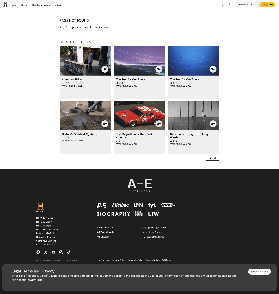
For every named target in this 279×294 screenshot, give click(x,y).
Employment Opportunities (155, 227)
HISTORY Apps (43, 225)
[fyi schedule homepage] (152, 205)
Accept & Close (258, 271)
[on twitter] (46, 252)
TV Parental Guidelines (153, 237)
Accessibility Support (152, 232)
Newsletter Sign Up (45, 237)
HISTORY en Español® (47, 229)
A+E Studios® (103, 237)
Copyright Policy (136, 260)
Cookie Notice (153, 260)
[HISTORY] (5, 4)
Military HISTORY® (45, 233)
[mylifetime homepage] (120, 205)
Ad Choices (167, 260)
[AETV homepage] (102, 205)
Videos (58, 5)
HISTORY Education (45, 218)
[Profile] (229, 4)
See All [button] (213, 158)
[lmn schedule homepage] (138, 205)
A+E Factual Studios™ (107, 232)
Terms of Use (103, 260)
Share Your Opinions (46, 241)
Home (13, 5)
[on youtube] (53, 252)
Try (263, 4)
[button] (105, 69)
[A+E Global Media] (139, 185)
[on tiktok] (69, 252)
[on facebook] (38, 252)
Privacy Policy (118, 260)
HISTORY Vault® (44, 222)
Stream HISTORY (246, 4)
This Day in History (41, 5)
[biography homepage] (113, 213)
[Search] (222, 4)
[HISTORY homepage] (42, 207)
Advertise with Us (105, 227)
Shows (24, 5)
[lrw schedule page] (153, 213)
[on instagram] (61, 252)
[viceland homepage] (168, 205)
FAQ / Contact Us (44, 244)
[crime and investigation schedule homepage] (139, 213)
